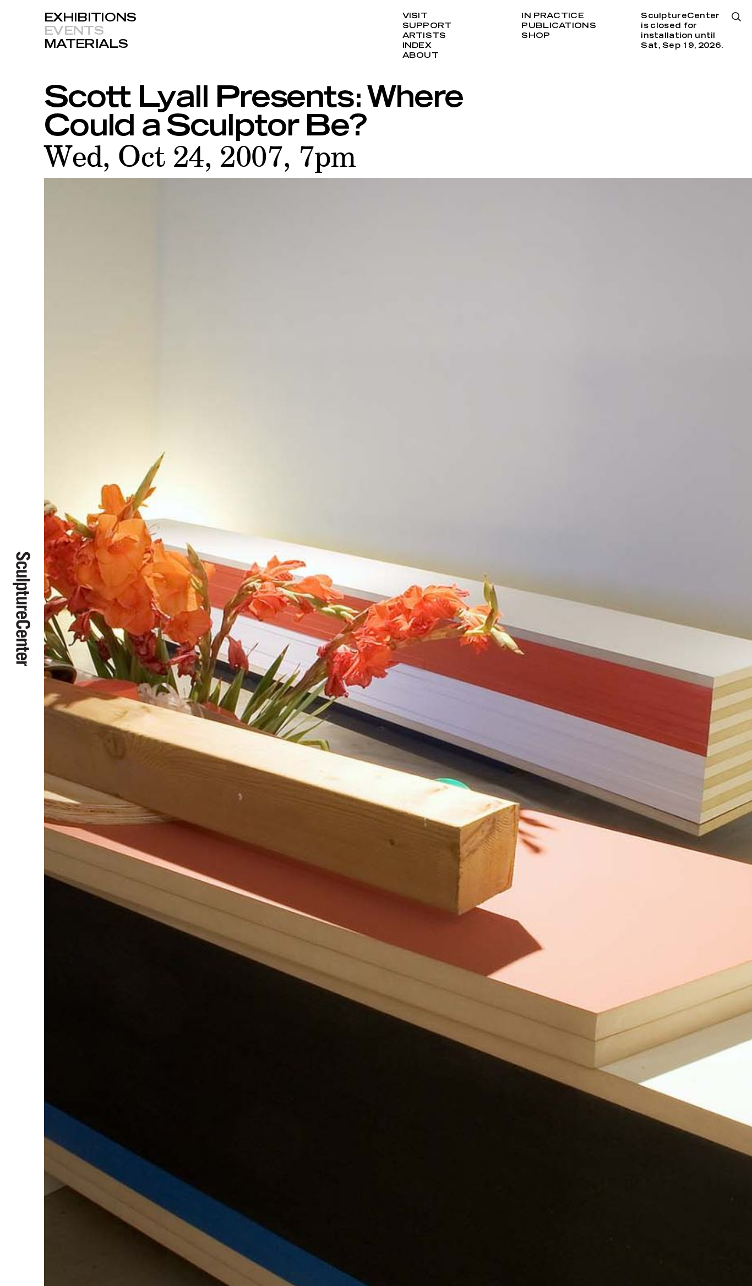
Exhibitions (90, 18)
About (420, 55)
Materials (86, 44)
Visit (415, 16)
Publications (558, 26)
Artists (424, 36)
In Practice (552, 16)
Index (417, 46)
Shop (535, 36)
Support (427, 26)
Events (73, 31)
